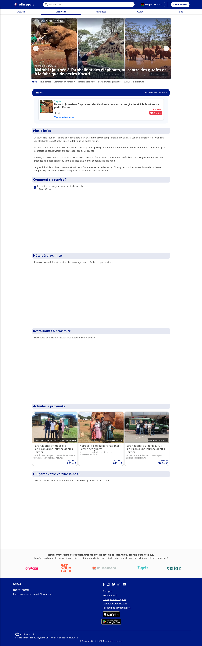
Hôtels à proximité (86, 81)
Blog (181, 11)
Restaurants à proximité (109, 81)
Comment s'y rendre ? (64, 81)
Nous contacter (21, 589)
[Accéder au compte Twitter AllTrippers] (114, 584)
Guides (141, 11)
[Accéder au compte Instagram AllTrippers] (109, 584)
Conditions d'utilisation (115, 603)
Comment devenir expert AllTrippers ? (32, 593)
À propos (107, 591)
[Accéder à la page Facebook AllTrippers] (105, 584)
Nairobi (49, 21)
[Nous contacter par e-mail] (125, 584)
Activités (61, 11)
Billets (34, 81)
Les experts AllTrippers (114, 599)
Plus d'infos (45, 81)
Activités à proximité (134, 81)
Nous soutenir (110, 595)
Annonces (101, 11)
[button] (180, 4)
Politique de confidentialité (117, 607)
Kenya (41, 21)
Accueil (21, 11)
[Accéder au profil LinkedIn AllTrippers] (120, 584)
